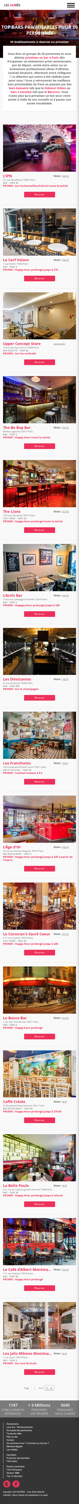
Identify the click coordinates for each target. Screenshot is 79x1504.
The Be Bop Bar (17, 427)
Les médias (11, 1450)
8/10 (64, 1101)
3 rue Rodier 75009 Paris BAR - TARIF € (30, 266)
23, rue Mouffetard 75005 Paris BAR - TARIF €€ (35, 182)
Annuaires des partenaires (19, 1430)
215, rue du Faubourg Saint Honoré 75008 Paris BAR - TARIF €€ (33, 1192)
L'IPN (7, 176)
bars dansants (19, 88)
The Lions (11, 511)
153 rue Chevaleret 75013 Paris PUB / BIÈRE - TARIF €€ (33, 518)
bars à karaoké (21, 92)
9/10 (64, 1185)
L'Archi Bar (12, 595)
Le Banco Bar (15, 1018)
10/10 (65, 679)
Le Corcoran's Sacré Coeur (26, 934)
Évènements (12, 1424)
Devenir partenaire (15, 1466)
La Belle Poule (16, 1185)
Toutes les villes (13, 1434)
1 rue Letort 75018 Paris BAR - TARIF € (20, 1360)
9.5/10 (65, 427)
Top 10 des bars (14, 1476)
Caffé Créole (14, 1101)
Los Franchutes (17, 763)
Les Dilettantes (17, 679)
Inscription (11, 1455)
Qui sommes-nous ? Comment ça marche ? (27, 1443)
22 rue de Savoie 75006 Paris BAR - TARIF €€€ (21, 686)
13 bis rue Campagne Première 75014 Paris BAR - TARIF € (31, 602)
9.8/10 (65, 259)
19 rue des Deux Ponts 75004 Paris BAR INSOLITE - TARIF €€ (21, 350)
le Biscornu (52, 92)
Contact (10, 1440)
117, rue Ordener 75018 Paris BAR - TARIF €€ (23, 1276)
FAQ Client (11, 1461)
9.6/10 (65, 176)
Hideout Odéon (55, 88)
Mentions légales (14, 1446)
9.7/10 (65, 511)
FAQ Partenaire (14, 1470)
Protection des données (17, 1458)
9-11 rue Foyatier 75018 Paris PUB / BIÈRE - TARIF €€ (30, 940)
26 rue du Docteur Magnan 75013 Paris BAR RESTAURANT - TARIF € (38, 855)
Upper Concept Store (22, 343)
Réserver (39, 194)
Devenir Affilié (12, 1473)
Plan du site (12, 1437)
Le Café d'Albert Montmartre (27, 1269)
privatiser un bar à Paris (42, 57)
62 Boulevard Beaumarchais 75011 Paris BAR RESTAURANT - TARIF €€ (32, 1108)
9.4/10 (65, 595)
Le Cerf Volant (16, 260)
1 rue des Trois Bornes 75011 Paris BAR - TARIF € (23, 1024)
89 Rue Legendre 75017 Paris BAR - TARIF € (26, 434)
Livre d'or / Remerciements (19, 1427)
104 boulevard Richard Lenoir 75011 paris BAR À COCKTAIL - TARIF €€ (24, 769)
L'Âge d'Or (12, 847)
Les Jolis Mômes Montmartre (27, 1353)
